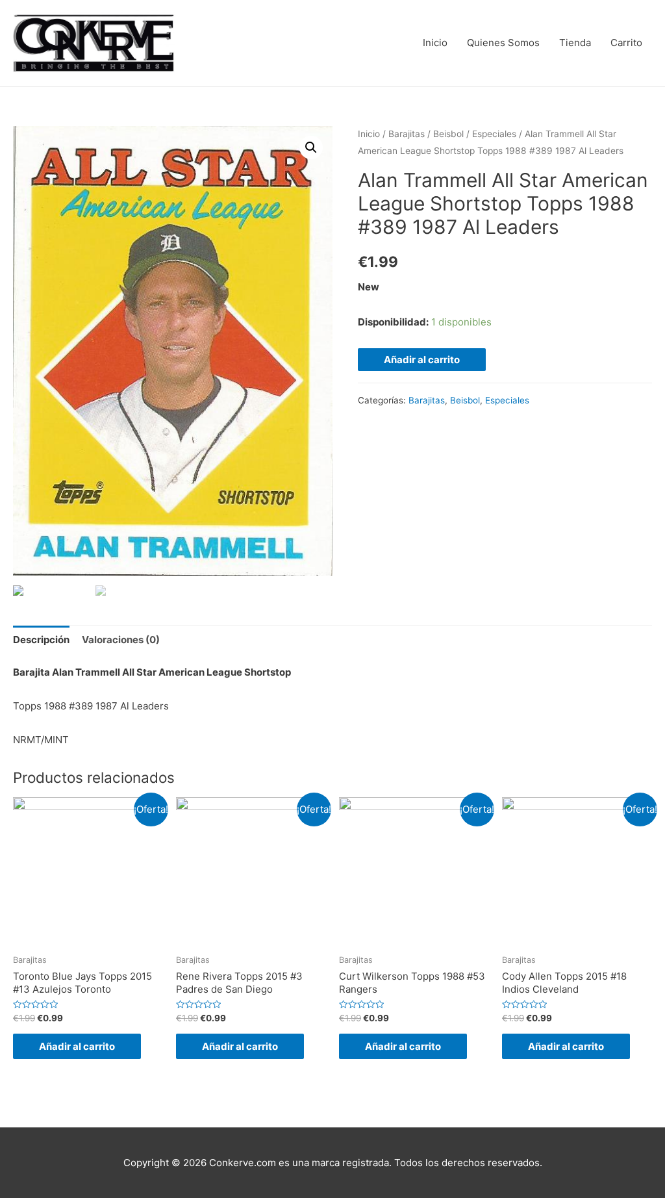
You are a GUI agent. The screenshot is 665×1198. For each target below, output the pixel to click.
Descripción (41, 639)
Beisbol (448, 134)
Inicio (435, 42)
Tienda (575, 42)
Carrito (626, 42)
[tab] (41, 640)
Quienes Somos (503, 42)
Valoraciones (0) (121, 639)
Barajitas (406, 134)
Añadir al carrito (422, 359)
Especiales (494, 134)
